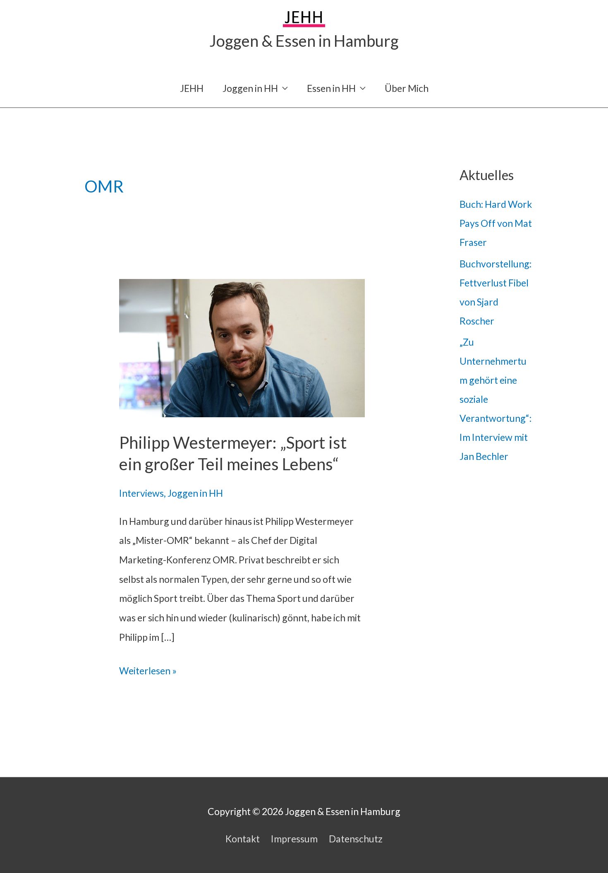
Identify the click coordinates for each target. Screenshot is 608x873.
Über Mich (406, 88)
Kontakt (242, 838)
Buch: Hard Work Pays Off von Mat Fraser (496, 223)
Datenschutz (356, 838)
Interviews (141, 493)
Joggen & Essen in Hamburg (304, 40)
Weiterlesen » (148, 672)
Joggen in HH (250, 88)
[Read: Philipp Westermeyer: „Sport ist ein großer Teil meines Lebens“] (242, 347)
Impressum (294, 838)
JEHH (191, 88)
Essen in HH (331, 88)
